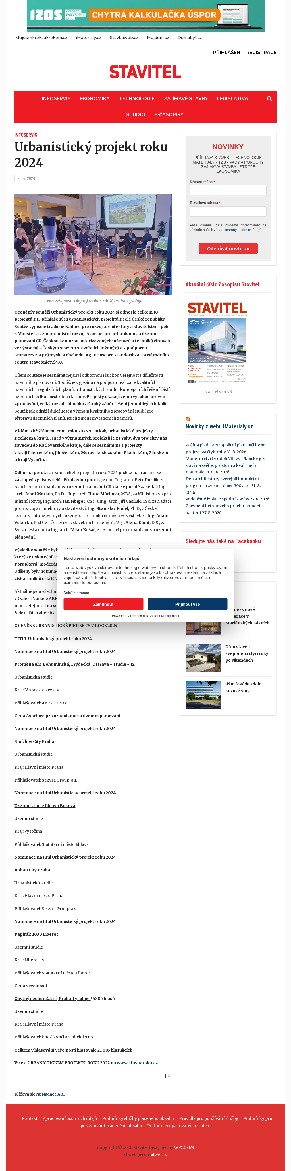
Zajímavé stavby (186, 98)
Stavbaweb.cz (124, 37)
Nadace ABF (54, 1094)
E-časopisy (169, 114)
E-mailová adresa (204, 203)
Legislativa (232, 98)
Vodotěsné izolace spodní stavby (217, 499)
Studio (135, 114)
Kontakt (30, 1118)
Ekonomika (95, 98)
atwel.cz (159, 1154)
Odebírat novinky (228, 248)
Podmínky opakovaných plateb (178, 1125)
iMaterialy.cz (88, 37)
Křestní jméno (201, 182)
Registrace (261, 52)
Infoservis (56, 98)
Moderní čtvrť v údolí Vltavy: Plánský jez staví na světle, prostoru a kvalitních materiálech (225, 465)
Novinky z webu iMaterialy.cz (219, 426)
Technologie (137, 98)
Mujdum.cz (158, 37)
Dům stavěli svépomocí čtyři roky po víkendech (246, 653)
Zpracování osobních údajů (70, 1118)
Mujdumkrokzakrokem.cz (41, 37)
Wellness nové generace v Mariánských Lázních (247, 616)
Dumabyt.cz (190, 37)
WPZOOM (184, 1147)
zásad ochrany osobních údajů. (238, 230)
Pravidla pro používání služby (208, 1118)
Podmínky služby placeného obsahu (138, 1118)
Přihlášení (227, 52)
